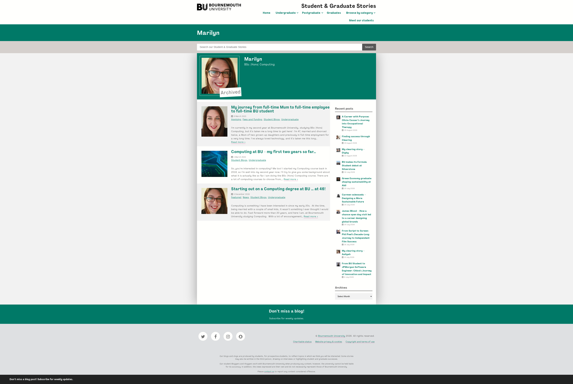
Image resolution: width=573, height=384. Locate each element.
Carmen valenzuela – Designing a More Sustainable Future (354, 198)
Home (266, 13)
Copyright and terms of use (360, 341)
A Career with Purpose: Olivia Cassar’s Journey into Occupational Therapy (355, 122)
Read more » (238, 142)
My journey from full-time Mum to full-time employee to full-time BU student (280, 109)
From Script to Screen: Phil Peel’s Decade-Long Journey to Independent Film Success (356, 236)
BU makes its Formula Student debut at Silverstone (354, 165)
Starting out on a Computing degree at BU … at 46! (278, 188)
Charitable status (302, 341)
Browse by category (359, 13)
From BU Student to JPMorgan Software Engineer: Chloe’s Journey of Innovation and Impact (357, 269)
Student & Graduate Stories (338, 5)
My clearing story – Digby (353, 151)
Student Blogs (272, 119)
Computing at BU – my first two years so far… (273, 151)
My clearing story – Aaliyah (353, 252)
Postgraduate (311, 13)
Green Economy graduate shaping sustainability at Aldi (356, 182)
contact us (269, 371)
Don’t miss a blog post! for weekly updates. (41, 379)
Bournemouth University (219, 7)
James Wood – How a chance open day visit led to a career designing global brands (356, 216)
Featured (236, 197)
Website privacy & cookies (328, 341)
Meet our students (361, 20)
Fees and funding (252, 119)
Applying (236, 119)
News (246, 197)
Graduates (334, 13)
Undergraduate (286, 13)
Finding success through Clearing (356, 138)
